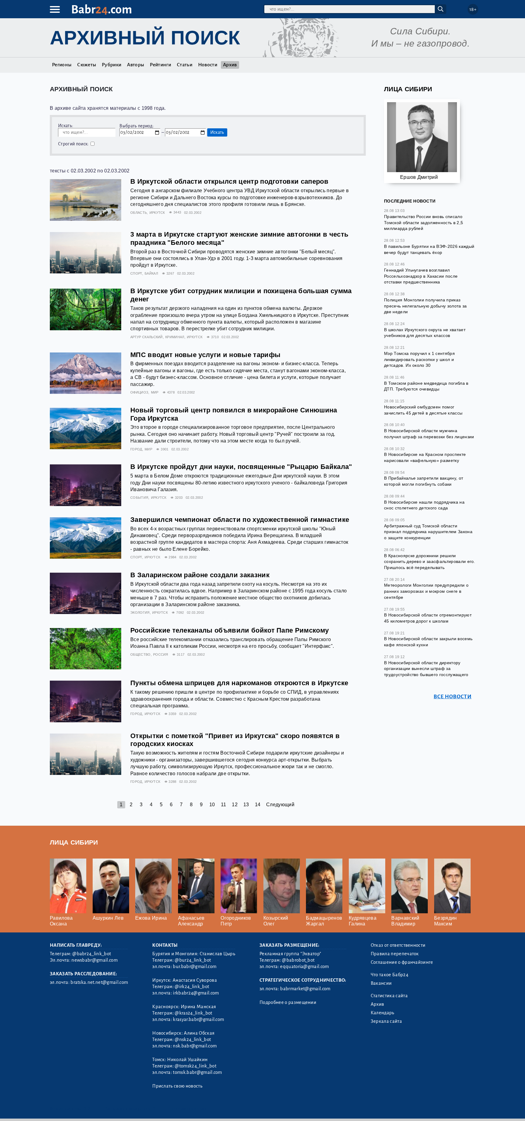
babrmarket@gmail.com (305, 988)
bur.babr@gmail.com (194, 966)
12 (235, 804)
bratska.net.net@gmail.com (99, 982)
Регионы (61, 65)
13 (246, 804)
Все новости (453, 696)
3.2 (87, 1108)
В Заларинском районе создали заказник (199, 575)
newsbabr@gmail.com (94, 960)
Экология (140, 612)
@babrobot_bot (298, 960)
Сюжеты (86, 65)
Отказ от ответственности (398, 945)
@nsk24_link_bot (193, 1039)
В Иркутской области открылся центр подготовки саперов (229, 181)
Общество (140, 654)
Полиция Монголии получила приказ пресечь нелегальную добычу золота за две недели (425, 305)
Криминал (174, 337)
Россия (160, 654)
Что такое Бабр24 (389, 974)
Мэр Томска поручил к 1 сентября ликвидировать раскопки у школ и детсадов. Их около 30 (419, 359)
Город (136, 449)
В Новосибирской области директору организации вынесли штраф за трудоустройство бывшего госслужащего (426, 668)
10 (212, 804)
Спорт (136, 273)
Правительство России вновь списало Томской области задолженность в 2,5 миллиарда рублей (423, 222)
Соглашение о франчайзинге (402, 962)
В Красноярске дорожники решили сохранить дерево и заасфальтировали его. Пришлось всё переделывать (429, 561)
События (139, 497)
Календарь (382, 1012)
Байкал (151, 273)
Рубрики (111, 65)
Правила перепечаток (395, 953)
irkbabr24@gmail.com (196, 993)
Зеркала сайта (386, 1021)
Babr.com (101, 9)
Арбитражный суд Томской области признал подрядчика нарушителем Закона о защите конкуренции (428, 531)
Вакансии (381, 983)
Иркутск (157, 212)
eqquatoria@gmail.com (304, 966)
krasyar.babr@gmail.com (198, 1019)
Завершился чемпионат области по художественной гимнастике (239, 519)
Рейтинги (160, 65)
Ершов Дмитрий (419, 177)
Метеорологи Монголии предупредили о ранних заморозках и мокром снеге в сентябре (426, 591)
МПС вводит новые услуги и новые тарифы (205, 355)
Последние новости (409, 201)
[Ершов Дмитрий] (422, 139)
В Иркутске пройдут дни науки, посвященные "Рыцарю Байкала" (241, 466)
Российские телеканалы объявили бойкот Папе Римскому (229, 630)
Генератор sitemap (188, 1108)
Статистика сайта (389, 995)
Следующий (280, 804)
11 (223, 804)
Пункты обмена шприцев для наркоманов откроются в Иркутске (239, 683)
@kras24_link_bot (193, 1013)
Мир (155, 392)
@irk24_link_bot (192, 986)
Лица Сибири (408, 88)
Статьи (184, 65)
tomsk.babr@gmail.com (197, 1072)
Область (138, 212)
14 (258, 804)
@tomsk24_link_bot (195, 1066)
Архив (230, 65)
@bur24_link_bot (193, 960)
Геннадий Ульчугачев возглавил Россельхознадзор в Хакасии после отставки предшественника (421, 276)
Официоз (139, 392)
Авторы (135, 65)
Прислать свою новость (177, 1086)
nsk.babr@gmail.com (195, 1045)
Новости (207, 65)
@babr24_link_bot (91, 953)
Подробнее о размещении (287, 1002)
